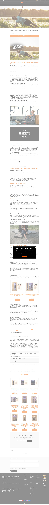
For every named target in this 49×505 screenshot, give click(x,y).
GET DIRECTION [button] (24, 256)
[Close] (35, 247)
